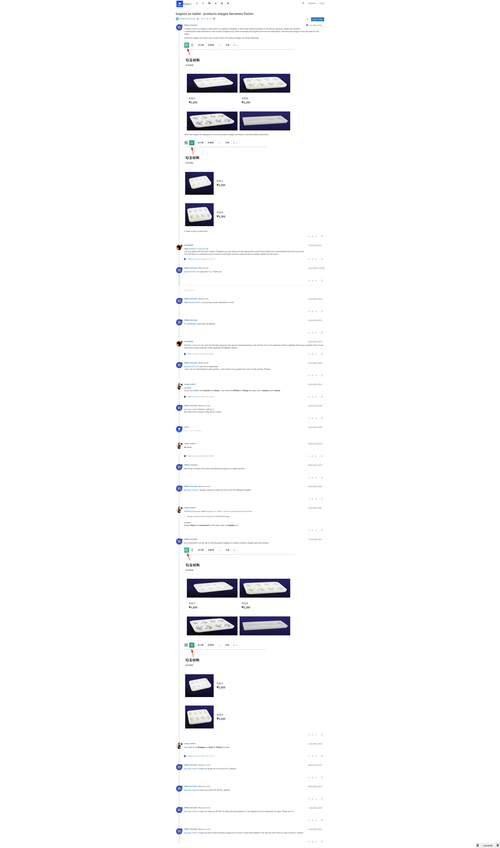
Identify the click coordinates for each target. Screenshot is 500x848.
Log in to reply (317, 19)
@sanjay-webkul (205, 405)
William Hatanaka (190, 25)
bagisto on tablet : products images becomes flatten (229, 511)
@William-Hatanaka (197, 249)
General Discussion (187, 18)
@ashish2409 (204, 268)
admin (186, 427)
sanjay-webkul (189, 384)
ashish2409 (188, 245)
